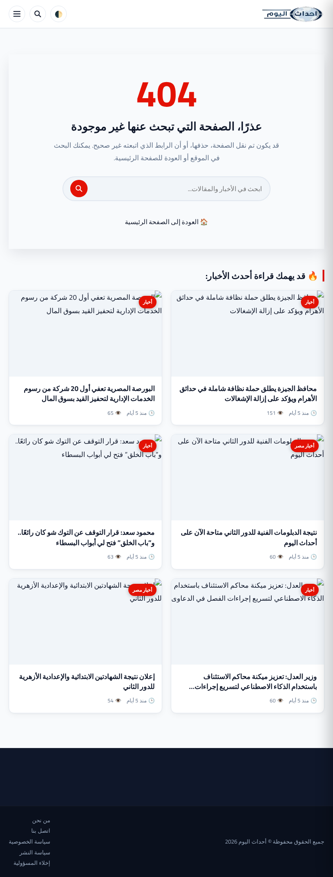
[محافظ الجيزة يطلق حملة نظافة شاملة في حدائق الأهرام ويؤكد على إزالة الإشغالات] (247, 334)
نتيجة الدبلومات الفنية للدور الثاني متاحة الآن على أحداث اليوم (249, 537)
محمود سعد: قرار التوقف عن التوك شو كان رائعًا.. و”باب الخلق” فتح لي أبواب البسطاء (86, 537)
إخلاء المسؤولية (31, 862)
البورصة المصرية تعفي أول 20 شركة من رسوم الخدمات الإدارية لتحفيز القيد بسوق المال (89, 393)
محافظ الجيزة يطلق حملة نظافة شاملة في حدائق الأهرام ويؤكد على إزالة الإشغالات (248, 393)
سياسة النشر (35, 852)
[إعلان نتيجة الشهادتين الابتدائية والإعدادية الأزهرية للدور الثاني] (85, 622)
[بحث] (79, 188)
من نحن (41, 820)
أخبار (309, 302)
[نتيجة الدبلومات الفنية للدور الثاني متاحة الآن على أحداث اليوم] (247, 477)
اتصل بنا (40, 830)
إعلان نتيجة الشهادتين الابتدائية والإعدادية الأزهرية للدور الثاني (87, 681)
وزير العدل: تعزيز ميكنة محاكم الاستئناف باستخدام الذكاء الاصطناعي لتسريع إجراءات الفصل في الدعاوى (256, 686)
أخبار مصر (304, 445)
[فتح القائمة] (17, 14)
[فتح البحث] (37, 14)
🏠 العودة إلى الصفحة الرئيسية (166, 221)
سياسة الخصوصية (29, 841)
